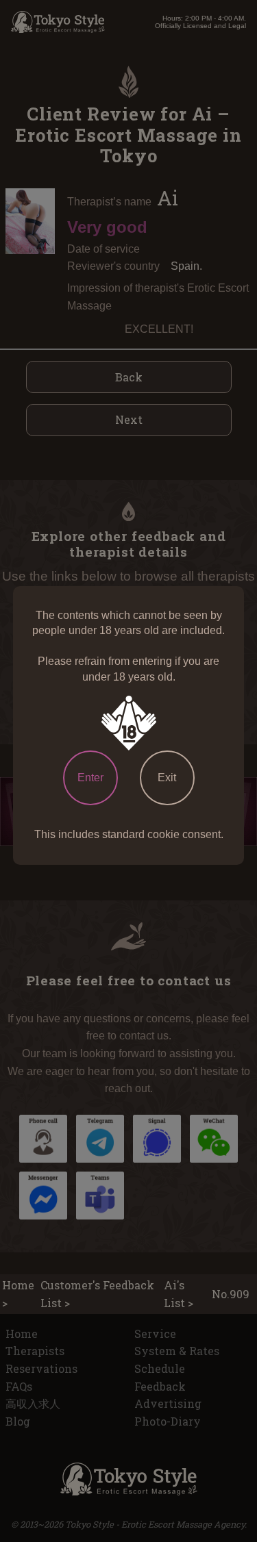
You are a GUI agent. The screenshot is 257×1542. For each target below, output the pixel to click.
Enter (90, 777)
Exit (167, 777)
